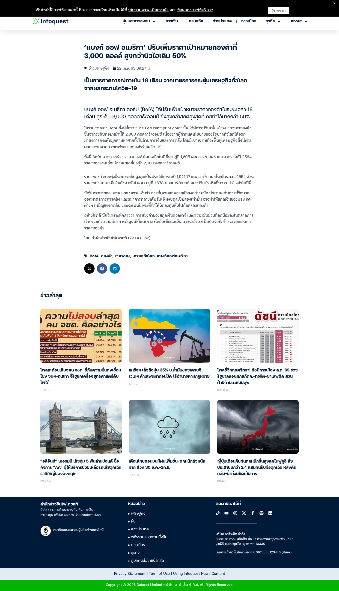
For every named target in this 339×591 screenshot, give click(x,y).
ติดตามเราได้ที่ (228, 504)
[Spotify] (261, 513)
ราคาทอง (122, 255)
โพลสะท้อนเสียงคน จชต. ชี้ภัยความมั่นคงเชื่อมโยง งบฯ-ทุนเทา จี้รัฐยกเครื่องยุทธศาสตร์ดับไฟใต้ (80, 376)
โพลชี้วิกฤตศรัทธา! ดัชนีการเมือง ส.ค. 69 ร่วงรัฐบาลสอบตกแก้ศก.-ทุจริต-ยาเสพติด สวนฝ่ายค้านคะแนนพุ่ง (257, 376)
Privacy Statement (130, 573)
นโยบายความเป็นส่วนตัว (148, 9)
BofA (94, 255)
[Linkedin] (270, 513)
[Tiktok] (218, 513)
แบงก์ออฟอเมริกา (172, 255)
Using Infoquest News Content (199, 573)
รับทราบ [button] (279, 10)
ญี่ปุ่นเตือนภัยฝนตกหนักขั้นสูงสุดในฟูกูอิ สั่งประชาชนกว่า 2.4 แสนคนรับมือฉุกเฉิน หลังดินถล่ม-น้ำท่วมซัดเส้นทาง (256, 468)
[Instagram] (235, 513)
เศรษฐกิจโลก (143, 255)
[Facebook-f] (253, 513)
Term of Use (159, 573)
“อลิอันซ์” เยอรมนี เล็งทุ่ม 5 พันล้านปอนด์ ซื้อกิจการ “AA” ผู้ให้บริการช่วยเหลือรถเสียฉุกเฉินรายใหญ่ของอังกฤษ (80, 468)
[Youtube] (226, 513)
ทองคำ (107, 255)
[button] (89, 268)
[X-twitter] (244, 513)
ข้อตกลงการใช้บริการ (195, 9)
